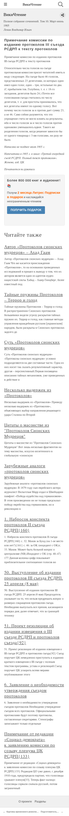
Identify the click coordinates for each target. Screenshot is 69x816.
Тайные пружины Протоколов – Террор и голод (33, 297)
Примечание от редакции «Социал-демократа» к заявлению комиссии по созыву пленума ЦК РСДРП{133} (29, 745)
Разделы (40, 801)
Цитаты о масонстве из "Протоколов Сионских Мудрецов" (27, 430)
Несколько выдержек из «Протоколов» (27, 392)
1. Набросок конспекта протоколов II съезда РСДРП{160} (27, 524)
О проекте (25, 801)
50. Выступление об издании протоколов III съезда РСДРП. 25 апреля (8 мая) (33, 577)
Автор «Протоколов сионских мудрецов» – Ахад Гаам (33, 249)
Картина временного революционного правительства (35, 812)
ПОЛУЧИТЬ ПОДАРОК (26, 209)
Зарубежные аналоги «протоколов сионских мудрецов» (26, 471)
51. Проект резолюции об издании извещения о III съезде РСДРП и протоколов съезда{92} (31, 634)
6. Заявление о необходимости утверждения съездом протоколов (34, 690)
